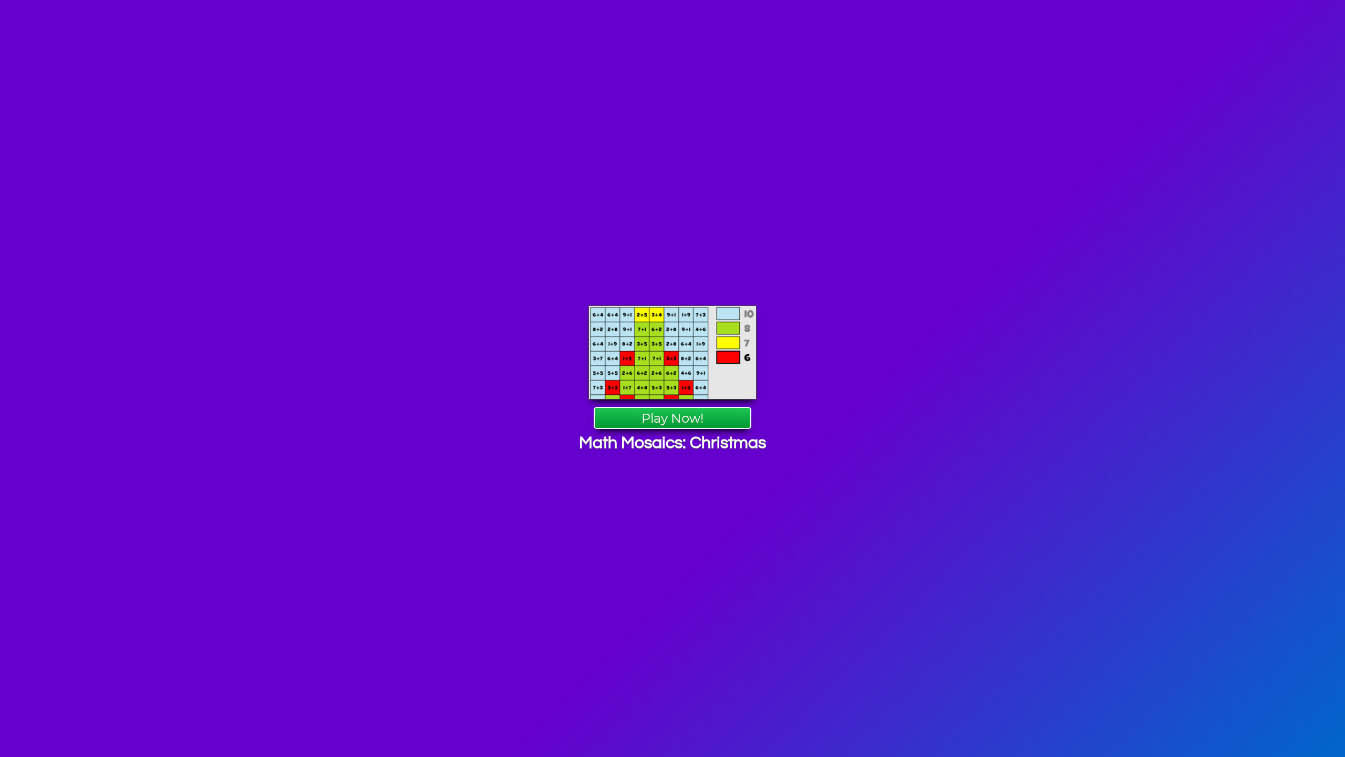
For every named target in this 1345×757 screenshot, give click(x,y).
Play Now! (672, 418)
